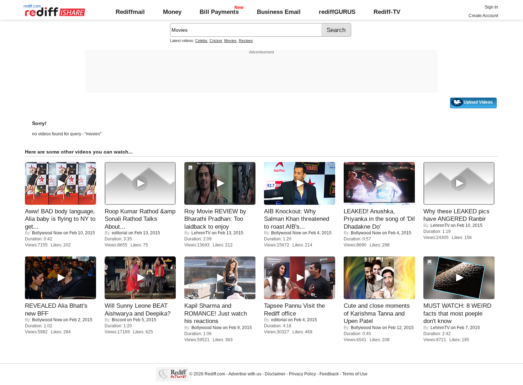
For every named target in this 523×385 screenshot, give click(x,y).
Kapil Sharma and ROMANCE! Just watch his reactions (215, 313)
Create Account (483, 15)
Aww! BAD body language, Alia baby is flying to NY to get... (60, 219)
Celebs (201, 40)
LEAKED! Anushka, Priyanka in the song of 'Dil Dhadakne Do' (379, 219)
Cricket (216, 40)
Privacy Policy (302, 373)
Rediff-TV (387, 12)
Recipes (246, 40)
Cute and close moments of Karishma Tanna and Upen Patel (377, 313)
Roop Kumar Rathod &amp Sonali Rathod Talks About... (140, 219)
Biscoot (119, 319)
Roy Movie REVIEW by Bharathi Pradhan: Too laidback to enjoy (215, 219)
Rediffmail (130, 12)
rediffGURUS (337, 12)
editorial (119, 232)
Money (172, 12)
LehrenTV (201, 232)
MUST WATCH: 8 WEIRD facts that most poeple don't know (457, 313)
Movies (230, 40)
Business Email (279, 12)
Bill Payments (219, 12)
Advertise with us (244, 373)
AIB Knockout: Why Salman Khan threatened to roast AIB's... (296, 219)
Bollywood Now (47, 232)
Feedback (329, 373)
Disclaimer (275, 373)
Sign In (491, 7)
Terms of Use (355, 373)
